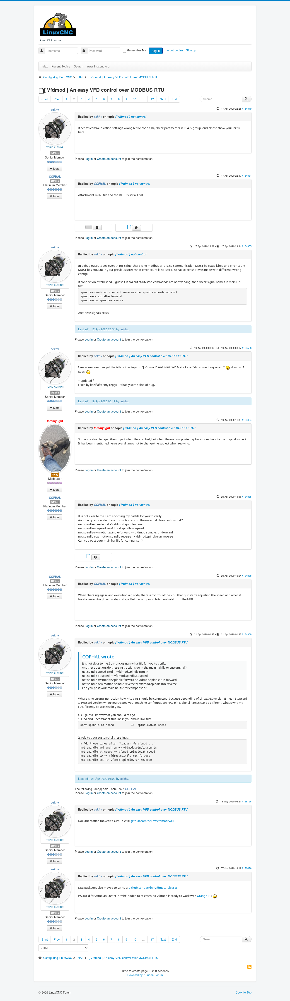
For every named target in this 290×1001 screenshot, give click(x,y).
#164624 (246, 420)
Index (44, 66)
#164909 (246, 634)
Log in (156, 50)
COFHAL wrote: (99, 656)
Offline (55, 153)
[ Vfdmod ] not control (130, 116)
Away (55, 474)
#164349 (246, 108)
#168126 (246, 801)
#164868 (246, 575)
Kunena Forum (153, 975)
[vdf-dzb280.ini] (129, 227)
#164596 (246, 348)
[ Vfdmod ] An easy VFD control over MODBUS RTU (151, 356)
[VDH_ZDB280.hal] (88, 557)
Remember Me (136, 50)
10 (134, 99)
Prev (57, 99)
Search (78, 66)
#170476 (246, 868)
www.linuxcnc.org (98, 66)
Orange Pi (203, 896)
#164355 (246, 246)
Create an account (109, 158)
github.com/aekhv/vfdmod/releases (153, 888)
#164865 (246, 496)
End (174, 99)
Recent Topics (60, 66)
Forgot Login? (174, 50)
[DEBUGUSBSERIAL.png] (89, 227)
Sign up (191, 50)
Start (44, 99)
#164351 (246, 175)
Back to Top (243, 992)
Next (163, 99)
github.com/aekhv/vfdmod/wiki (152, 821)
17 (152, 99)
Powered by (135, 975)
